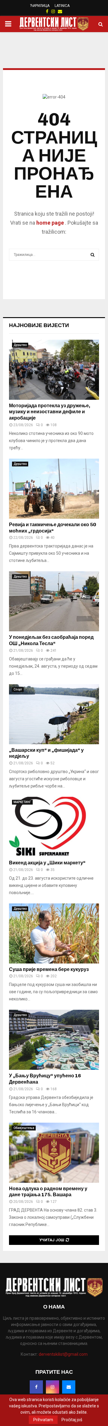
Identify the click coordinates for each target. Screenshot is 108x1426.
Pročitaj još (72, 1420)
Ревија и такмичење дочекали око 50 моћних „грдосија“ (52, 528)
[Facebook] (36, 1387)
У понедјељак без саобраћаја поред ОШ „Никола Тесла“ (51, 640)
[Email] (68, 1387)
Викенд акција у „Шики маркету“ (47, 863)
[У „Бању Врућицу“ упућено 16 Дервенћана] (54, 1040)
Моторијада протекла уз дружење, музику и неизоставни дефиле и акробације (49, 412)
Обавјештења (24, 1128)
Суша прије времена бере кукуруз (49, 969)
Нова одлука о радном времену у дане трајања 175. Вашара (48, 1192)
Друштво (20, 345)
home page (50, 223)
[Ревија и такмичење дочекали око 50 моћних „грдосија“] (54, 489)
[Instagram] (52, 1387)
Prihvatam (43, 1419)
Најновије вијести (39, 325)
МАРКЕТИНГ (22, 802)
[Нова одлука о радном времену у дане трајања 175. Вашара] (54, 1153)
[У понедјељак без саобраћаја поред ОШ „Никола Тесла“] (54, 601)
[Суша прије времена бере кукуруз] (54, 933)
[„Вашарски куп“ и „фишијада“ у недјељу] (54, 714)
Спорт (18, 689)
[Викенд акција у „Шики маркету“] (54, 827)
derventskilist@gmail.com (63, 1354)
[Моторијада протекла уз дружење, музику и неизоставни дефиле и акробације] (54, 370)
